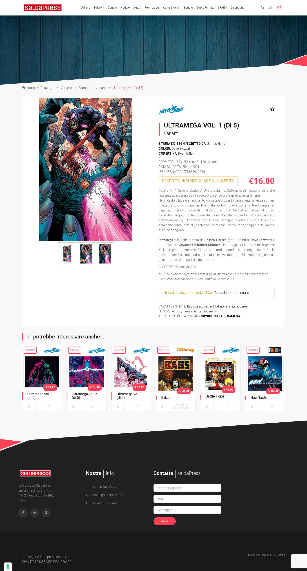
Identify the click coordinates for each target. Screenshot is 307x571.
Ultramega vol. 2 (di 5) (84, 396)
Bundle (188, 7)
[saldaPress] (43, 7)
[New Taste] (265, 382)
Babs (165, 397)
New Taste (258, 397)
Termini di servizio (105, 503)
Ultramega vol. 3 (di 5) (129, 396)
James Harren (217, 143)
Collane (85, 7)
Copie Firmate (205, 7)
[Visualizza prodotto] (49, 406)
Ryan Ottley (186, 153)
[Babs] (175, 382)
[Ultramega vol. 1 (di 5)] (42, 382)
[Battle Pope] (220, 382)
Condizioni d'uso (104, 486)
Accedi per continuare (231, 292)
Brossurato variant (200, 306)
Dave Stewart (181, 148)
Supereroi (210, 311)
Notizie (125, 7)
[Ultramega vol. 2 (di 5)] (86, 382)
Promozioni (152, 7)
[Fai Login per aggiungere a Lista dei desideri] (271, 109)
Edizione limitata (226, 306)
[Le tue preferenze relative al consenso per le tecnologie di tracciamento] (8, 566)
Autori (137, 7)
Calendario (238, 7)
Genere (112, 7)
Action (176, 311)
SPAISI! (222, 7)
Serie (243, 306)
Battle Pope (215, 396)
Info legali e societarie (107, 495)
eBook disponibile (182, 406)
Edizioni (99, 7)
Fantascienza (192, 311)
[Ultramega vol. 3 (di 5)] (131, 382)
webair (281, 555)
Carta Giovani (171, 7)
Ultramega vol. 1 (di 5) (40, 396)
